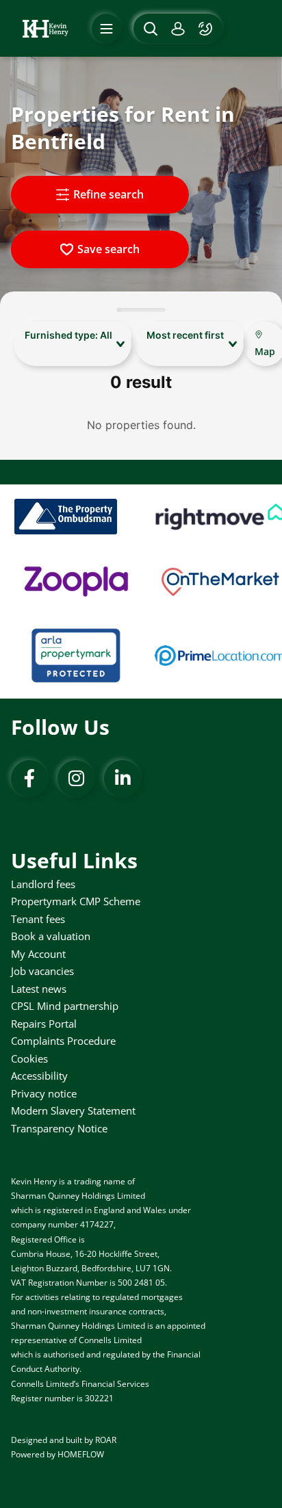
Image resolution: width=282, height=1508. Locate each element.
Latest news (38, 989)
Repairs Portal (44, 1023)
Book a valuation (50, 936)
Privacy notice (44, 1093)
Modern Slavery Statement (73, 1110)
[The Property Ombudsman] (65, 516)
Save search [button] (108, 249)
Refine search (108, 194)
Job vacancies (42, 971)
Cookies (29, 1058)
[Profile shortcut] (178, 28)
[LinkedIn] (122, 778)
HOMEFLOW (80, 1454)
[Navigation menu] (106, 28)
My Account (38, 954)
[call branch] (207, 28)
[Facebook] (29, 778)
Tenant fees (38, 919)
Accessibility (39, 1075)
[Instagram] (75, 778)
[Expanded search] (148, 28)
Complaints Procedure (63, 1041)
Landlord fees (43, 884)
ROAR (105, 1440)
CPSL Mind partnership (64, 1006)
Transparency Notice (59, 1128)
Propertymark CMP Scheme (75, 901)
